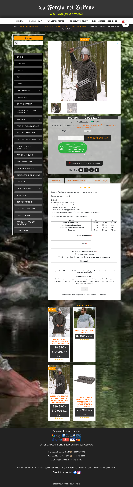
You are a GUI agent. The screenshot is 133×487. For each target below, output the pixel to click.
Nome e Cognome (84, 235)
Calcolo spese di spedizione (104, 21)
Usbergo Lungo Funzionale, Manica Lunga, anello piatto (59, 341)
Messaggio (84, 261)
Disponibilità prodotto (86, 254)
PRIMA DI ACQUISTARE (55, 21)
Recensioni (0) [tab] (101, 181)
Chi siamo (20, 21)
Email (84, 243)
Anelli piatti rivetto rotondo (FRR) (71, 27)
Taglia (64, 131)
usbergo (87, 127)
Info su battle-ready (78, 21)
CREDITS (56, 484)
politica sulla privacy (80, 156)
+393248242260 (78, 456)
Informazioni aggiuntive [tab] (78, 181)
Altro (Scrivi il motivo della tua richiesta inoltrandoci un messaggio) (86, 257)
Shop (22, 27)
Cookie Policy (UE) (53, 468)
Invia (84, 289)
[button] (118, 43)
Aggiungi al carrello (97, 138)
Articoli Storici (32, 27)
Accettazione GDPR (84, 276)
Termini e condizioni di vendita (30, 468)
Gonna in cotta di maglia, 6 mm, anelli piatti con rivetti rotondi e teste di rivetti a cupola (84, 402)
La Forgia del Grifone (66, 8)
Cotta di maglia (48, 27)
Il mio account (35, 21)
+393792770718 (78, 452)
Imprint (95, 468)
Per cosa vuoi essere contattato (84, 251)
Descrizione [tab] (56, 181)
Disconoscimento (107, 468)
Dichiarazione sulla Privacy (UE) (76, 468)
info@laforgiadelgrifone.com (69, 460)
